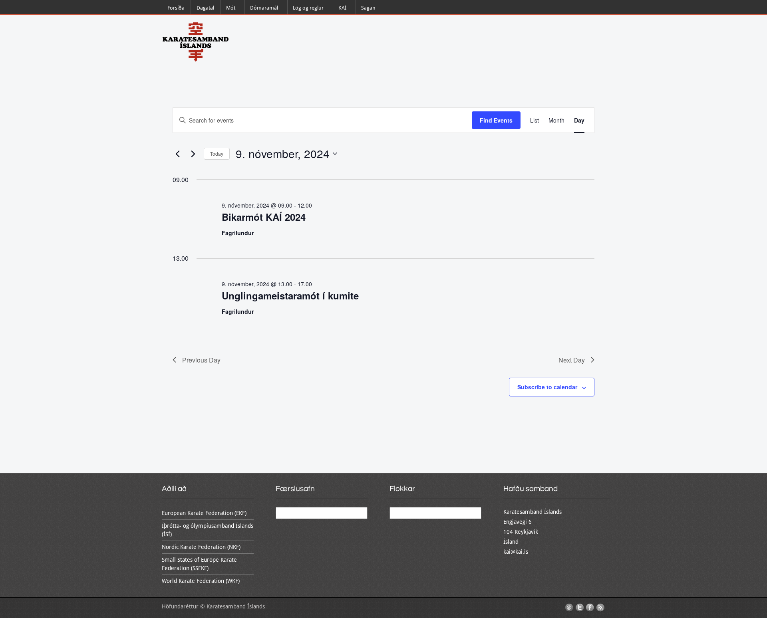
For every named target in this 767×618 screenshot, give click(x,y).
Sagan (368, 8)
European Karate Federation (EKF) (204, 513)
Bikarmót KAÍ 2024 (264, 217)
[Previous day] (177, 153)
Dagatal (205, 8)
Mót (230, 8)
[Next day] (193, 153)
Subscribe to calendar (547, 387)
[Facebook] (590, 608)
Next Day (571, 359)
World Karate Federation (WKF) (201, 581)
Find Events (496, 120)
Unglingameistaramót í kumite (290, 295)
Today (216, 153)
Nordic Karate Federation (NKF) (201, 547)
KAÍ (342, 8)
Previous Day (201, 359)
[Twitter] (580, 608)
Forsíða (176, 8)
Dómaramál (264, 8)
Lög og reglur (308, 8)
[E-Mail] (569, 608)
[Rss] (600, 608)
